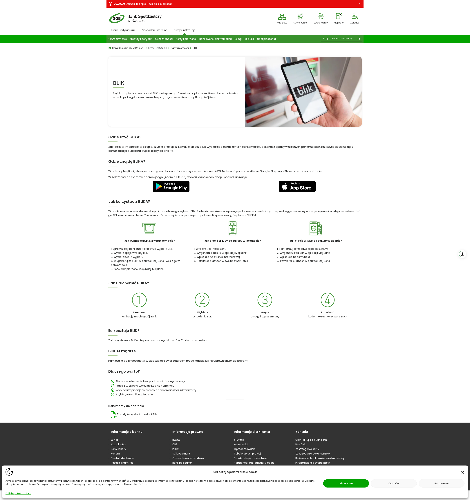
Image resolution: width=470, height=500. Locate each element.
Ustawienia (441, 483)
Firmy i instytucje (184, 30)
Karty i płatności (186, 39)
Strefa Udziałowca (122, 458)
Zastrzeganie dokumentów (312, 453)
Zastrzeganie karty (307, 449)
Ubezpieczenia (266, 39)
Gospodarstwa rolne (154, 30)
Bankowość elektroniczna (215, 39)
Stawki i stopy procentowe (250, 458)
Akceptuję (346, 483)
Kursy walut (241, 444)
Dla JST (249, 39)
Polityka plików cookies (18, 493)
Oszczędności (164, 39)
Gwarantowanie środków (188, 458)
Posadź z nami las (122, 463)
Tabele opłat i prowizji (247, 453)
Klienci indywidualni (123, 30)
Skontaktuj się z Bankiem (311, 440)
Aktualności (118, 444)
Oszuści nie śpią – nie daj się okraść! (143, 4)
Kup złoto (282, 22)
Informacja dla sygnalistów (312, 463)
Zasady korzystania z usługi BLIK (137, 414)
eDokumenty (321, 22)
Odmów (393, 483)
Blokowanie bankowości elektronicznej (319, 458)
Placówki (300, 444)
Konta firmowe (117, 39)
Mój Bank (339, 22)
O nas (114, 440)
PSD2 (175, 449)
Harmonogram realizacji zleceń (254, 463)
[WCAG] (462, 254)
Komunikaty (118, 449)
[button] (462, 472)
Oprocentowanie (245, 449)
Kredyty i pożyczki (141, 39)
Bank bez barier (182, 463)
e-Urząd (239, 440)
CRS (174, 444)
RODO (176, 440)
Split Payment (181, 453)
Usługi (238, 39)
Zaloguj (354, 22)
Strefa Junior (300, 22)
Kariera (115, 453)
